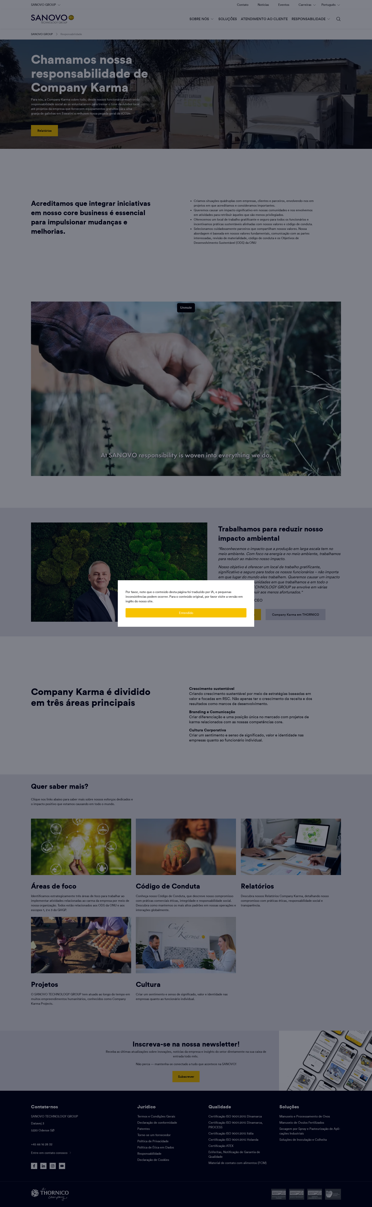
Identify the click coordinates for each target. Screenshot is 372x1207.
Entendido (186, 613)
